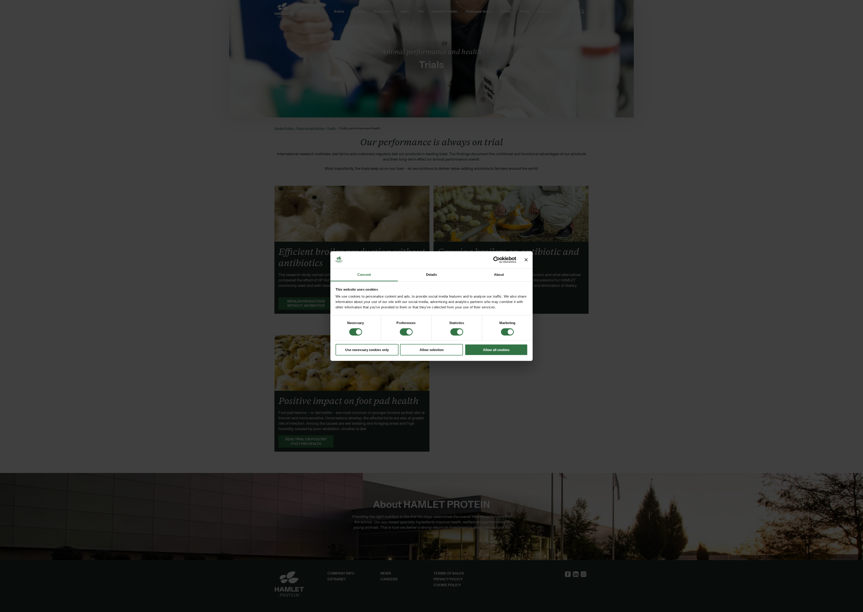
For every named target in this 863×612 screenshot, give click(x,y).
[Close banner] (526, 259)
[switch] (406, 331)
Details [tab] (431, 274)
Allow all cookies (496, 350)
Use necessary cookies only (367, 350)
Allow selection (432, 350)
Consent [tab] (364, 274)
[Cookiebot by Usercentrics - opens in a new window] (496, 259)
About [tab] (499, 274)
